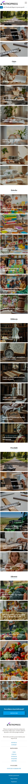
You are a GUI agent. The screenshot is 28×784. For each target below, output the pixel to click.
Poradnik (14, 448)
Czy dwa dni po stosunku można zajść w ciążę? (12, 141)
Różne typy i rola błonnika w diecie (13, 677)
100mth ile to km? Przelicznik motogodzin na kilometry (12, 527)
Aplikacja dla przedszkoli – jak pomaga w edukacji (12, 269)
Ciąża (14, 61)
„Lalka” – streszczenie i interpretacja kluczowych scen (12, 398)
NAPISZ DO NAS (14, 713)
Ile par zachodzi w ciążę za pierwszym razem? (11, 161)
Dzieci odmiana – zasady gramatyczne (10, 229)
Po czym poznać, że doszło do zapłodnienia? (12, 121)
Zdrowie (14, 576)
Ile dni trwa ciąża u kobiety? (11, 82)
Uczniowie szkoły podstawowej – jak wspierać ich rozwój (14, 289)
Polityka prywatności (14, 775)
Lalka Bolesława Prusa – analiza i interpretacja (13, 438)
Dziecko (14, 190)
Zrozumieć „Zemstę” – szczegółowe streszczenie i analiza (14, 358)
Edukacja (14, 319)
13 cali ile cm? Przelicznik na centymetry (10, 36)
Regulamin (14, 781)
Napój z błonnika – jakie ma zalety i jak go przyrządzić (13, 696)
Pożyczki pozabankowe (14, 768)
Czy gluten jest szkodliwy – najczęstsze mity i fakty (11, 656)
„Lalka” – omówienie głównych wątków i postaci (12, 338)
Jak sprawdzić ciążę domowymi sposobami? (12, 181)
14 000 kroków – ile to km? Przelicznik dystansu (9, 21)
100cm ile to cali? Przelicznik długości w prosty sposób (12, 547)
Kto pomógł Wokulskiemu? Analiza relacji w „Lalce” (14, 418)
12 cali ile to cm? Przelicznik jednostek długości (10, 52)
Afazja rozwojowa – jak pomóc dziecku (12, 249)
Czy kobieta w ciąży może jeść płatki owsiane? (14, 101)
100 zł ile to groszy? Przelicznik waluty (17, 7)
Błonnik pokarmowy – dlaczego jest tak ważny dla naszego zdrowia (14, 636)
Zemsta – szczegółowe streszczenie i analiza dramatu (14, 378)
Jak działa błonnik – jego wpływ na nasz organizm (13, 596)
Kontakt (14, 745)
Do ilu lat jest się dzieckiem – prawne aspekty (11, 310)
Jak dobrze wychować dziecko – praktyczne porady (12, 209)
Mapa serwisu (14, 778)
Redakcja (14, 742)
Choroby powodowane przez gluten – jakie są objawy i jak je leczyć (14, 616)
